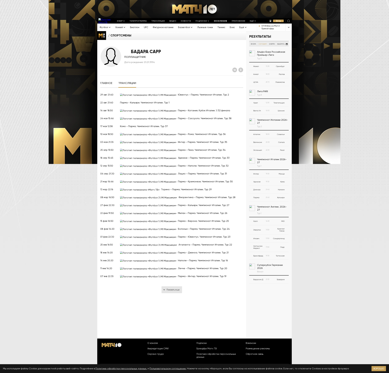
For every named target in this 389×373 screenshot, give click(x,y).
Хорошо (378, 368)
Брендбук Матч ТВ (206, 348)
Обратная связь (254, 354)
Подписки (201, 343)
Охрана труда (155, 354)
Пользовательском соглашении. (168, 368)
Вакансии (251, 343)
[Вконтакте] (234, 70)
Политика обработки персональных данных (216, 355)
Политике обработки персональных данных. (121, 368)
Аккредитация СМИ (158, 348)
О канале (152, 343)
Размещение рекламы (258, 348)
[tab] (106, 83)
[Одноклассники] (240, 70)
